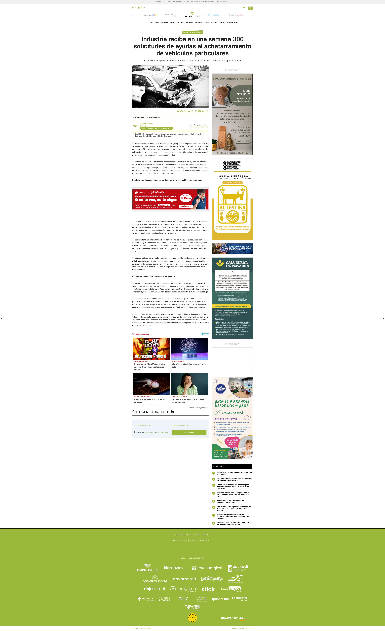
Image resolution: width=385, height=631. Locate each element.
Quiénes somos (186, 535)
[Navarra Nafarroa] (192, 606)
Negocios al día (232, 22)
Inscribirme (189, 432)
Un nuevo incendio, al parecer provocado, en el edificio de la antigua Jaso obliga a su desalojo (232, 508)
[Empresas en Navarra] (145, 599)
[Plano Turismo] (201, 599)
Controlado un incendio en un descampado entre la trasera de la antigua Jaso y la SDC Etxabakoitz (231, 486)
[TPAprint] (220, 599)
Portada (150, 22)
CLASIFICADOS (212, 2)
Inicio (176, 535)
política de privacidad (162, 432)
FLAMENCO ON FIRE (201, 2)
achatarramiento (139, 117)
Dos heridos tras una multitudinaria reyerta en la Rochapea (232, 473)
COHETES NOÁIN (180, 2)
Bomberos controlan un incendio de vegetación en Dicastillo (228, 501)
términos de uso (148, 432)
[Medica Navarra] (164, 599)
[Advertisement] (232, 362)
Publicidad (205, 535)
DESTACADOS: (160, 2)
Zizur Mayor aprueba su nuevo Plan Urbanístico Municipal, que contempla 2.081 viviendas (231, 516)
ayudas (149, 117)
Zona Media (189, 22)
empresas (156, 117)
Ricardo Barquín (146, 124)
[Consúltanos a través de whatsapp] (141, 8)
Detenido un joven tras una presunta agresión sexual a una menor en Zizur (232, 479)
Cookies (184, 540)
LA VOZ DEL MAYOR (222, 2)
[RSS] (144, 8)
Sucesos (214, 22)
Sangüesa (198, 22)
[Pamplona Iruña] (239, 599)
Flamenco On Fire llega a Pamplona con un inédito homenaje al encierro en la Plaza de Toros (231, 494)
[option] (192, 15)
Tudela (157, 22)
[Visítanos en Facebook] (133, 8)
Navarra (206, 22)
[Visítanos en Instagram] (138, 8)
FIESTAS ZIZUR (171, 2)
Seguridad (192, 540)
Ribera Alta (179, 22)
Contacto (197, 535)
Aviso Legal (176, 540)
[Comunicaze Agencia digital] (192, 550)
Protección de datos (204, 540)
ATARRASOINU (191, 2)
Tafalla (172, 22)
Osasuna (222, 22)
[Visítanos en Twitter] (136, 8)
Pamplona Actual (192, 32)
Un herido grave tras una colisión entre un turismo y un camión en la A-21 (231, 523)
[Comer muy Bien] (183, 599)
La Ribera (164, 22)
